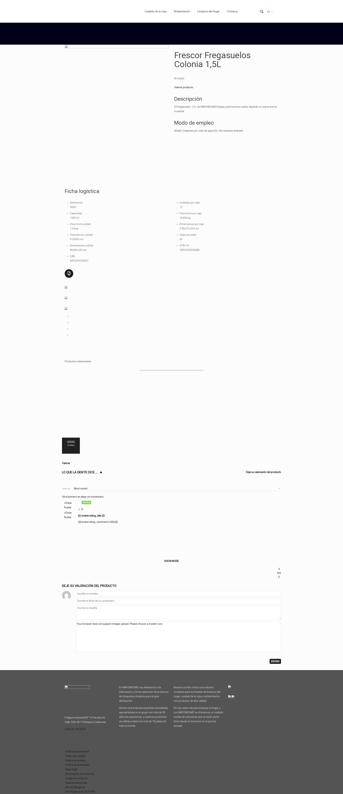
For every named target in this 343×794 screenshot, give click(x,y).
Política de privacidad (77, 751)
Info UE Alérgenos (75, 787)
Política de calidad (75, 756)
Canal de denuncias (76, 782)
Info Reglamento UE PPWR (80, 791)
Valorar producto (183, 87)
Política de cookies (75, 760)
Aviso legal (71, 769)
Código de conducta (76, 778)
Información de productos (79, 773)
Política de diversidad (77, 764)
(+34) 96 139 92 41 (75, 729)
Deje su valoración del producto (263, 472)
